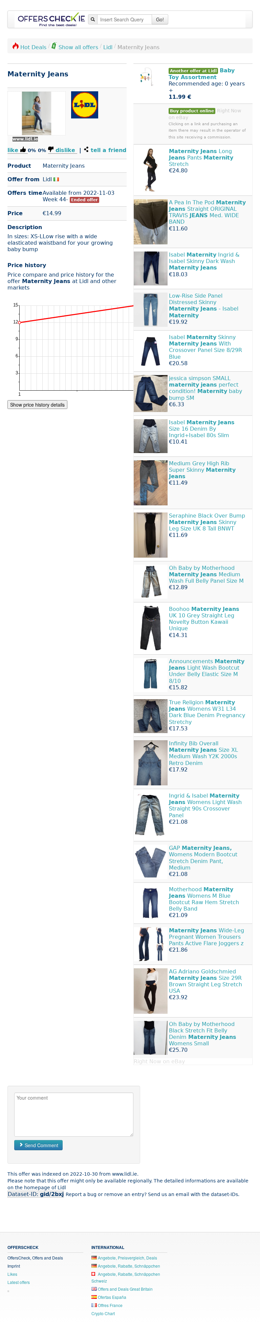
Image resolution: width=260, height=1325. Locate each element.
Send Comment (40, 1145)
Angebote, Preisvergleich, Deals (127, 1258)
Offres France (110, 1305)
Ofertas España (111, 1297)
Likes (12, 1274)
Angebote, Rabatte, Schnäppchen (128, 1266)
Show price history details (37, 404)
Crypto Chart (103, 1313)
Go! (160, 19)
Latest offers (18, 1282)
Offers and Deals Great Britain (125, 1289)
